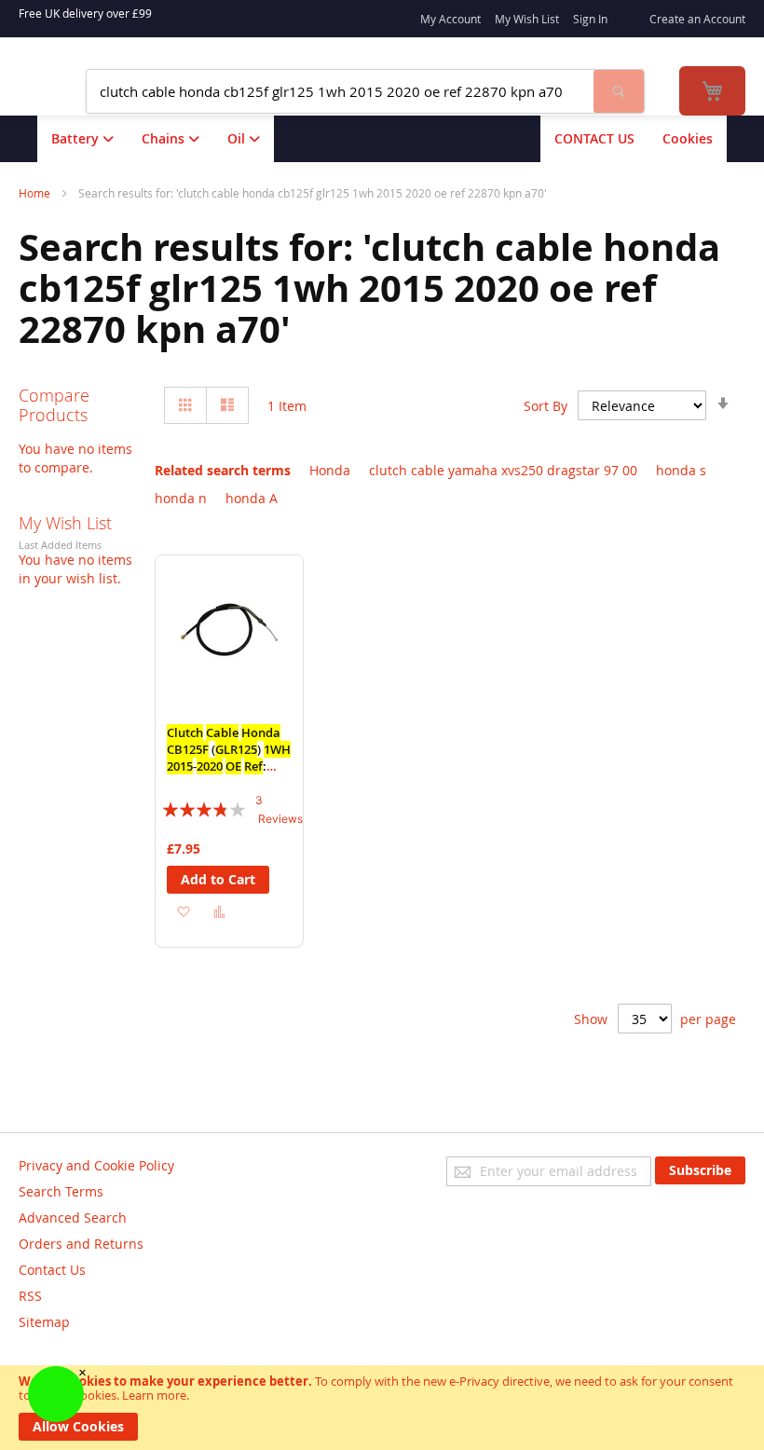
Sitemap (44, 1322)
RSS (30, 1296)
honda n (181, 498)
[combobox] (340, 91)
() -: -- (229, 757)
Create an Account (697, 18)
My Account (450, 18)
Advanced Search (73, 1217)
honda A (251, 498)
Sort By (545, 406)
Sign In (590, 18)
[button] (183, 910)
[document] (382, 1408)
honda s (681, 470)
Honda (329, 470)
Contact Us (52, 1270)
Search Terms (61, 1191)
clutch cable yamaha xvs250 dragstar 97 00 (503, 470)
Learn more (154, 1395)
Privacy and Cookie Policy (96, 1165)
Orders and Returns (81, 1243)
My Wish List (527, 18)
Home (36, 192)
